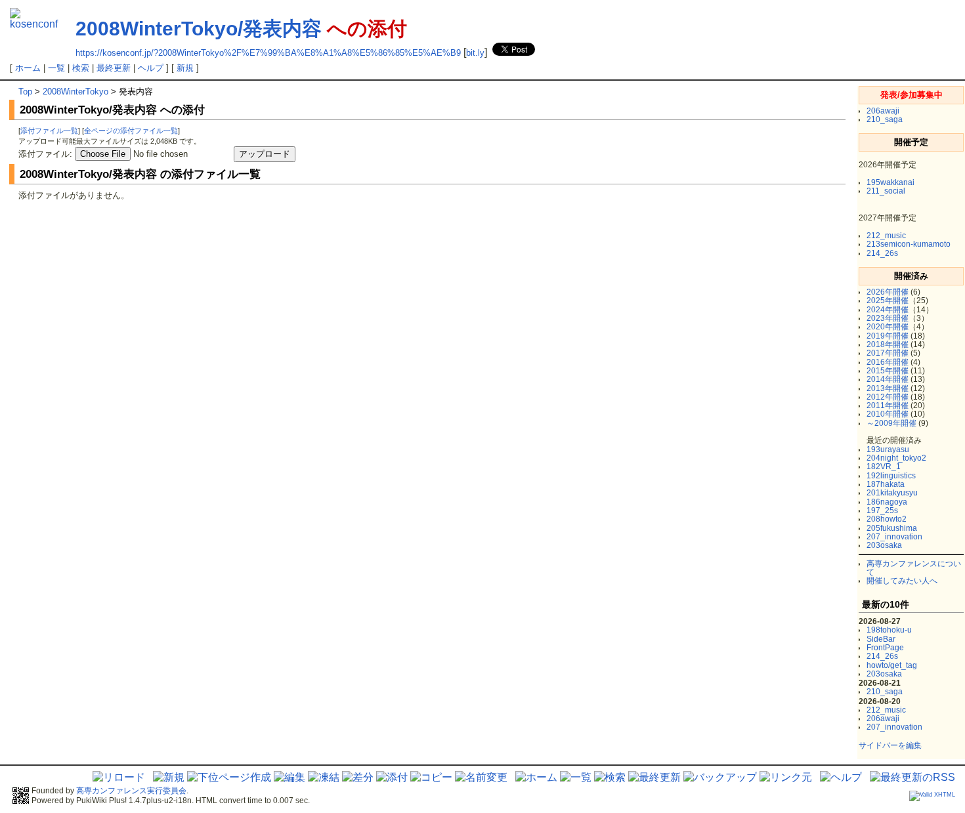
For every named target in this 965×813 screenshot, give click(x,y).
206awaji (883, 110)
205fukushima (892, 528)
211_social (886, 191)
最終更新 (113, 68)
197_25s (882, 510)
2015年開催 (888, 370)
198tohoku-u (889, 630)
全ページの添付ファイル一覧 (131, 131)
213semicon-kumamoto (909, 244)
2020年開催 (888, 326)
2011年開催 (888, 405)
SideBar (881, 639)
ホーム (28, 68)
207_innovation (894, 536)
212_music (886, 235)
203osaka (884, 545)
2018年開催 (888, 344)
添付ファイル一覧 (49, 131)
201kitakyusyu (892, 492)
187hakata (886, 484)
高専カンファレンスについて (914, 568)
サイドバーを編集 (890, 745)
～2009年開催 (891, 423)
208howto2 (887, 519)
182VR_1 (884, 466)
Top (25, 91)
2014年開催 (888, 379)
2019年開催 (888, 336)
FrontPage (885, 647)
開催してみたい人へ (902, 580)
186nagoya (887, 502)
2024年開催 (888, 309)
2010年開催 (888, 414)
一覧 (56, 68)
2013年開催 (888, 388)
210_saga (885, 119)
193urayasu (888, 449)
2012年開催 (888, 397)
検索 (80, 68)
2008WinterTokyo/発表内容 (198, 28)
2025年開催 (888, 300)
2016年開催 (888, 362)
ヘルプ (150, 68)
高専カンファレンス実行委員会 (131, 790)
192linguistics (891, 475)
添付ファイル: (45, 154)
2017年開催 (888, 353)
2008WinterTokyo (75, 91)
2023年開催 (888, 318)
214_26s (882, 253)
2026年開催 (888, 292)
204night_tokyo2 (896, 458)
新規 (185, 68)
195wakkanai (890, 182)
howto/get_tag (892, 665)
